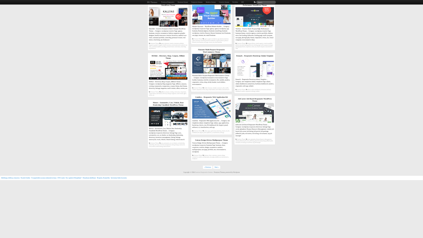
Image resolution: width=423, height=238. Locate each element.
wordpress (194, 158)
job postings (263, 141)
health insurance (167, 45)
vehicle (154, 146)
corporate (214, 155)
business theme (251, 43)
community (177, 92)
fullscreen (251, 45)
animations (263, 89)
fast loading (245, 45)
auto (162, 143)
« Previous (207, 167)
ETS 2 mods (61, 178)
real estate (177, 46)
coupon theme (152, 93)
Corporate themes (196, 2)
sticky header (211, 89)
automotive (166, 143)
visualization (216, 132)
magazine (173, 93)
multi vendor (180, 93)
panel (205, 132)
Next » (217, 167)
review (150, 95)
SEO (242, 2)
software (209, 132)
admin (249, 89)
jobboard (268, 141)
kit (198, 132)
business (167, 43)
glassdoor (253, 139)
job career (246, 141)
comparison (183, 92)
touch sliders (218, 89)
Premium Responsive (167, 2)
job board (241, 141)
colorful (214, 88)
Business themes (183, 2)
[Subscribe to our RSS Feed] (254, 2)
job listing (252, 141)
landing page (257, 45)
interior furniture (176, 45)
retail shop (183, 46)
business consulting (201, 40)
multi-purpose (264, 45)
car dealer (174, 143)
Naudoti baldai (25, 178)
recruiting (243, 142)
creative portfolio (268, 43)
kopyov (201, 132)
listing (173, 145)
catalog (172, 92)
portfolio (217, 157)
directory (164, 93)
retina (252, 46)
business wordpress (210, 40)
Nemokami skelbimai (89, 178)
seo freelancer (152, 48)
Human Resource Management (264, 139)
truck (150, 146)
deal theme (159, 93)
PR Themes (152, 2)
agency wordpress (212, 39)
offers (185, 93)
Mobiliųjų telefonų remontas (10, 178)
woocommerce (225, 89)
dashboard (238, 91)
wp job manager (257, 142)
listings (169, 93)
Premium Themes (154, 43)
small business (218, 42)
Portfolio (235, 2)
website (258, 91)
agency (162, 43)
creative (171, 43)
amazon (167, 92)
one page (206, 42)
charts (223, 131)
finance (222, 40)
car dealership (181, 143)
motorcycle (182, 145)
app (218, 39)
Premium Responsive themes (204, 172)
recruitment (249, 142)
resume (210, 42)
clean (210, 155)
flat (224, 88)
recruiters (238, 142)
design (223, 155)
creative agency (259, 43)
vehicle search (166, 146)
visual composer (261, 46)
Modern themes (211, 2)
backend (269, 89)
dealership (151, 145)
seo (213, 42)
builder (206, 88)
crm (226, 131)
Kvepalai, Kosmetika (103, 178)
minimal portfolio (156, 46)
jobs (272, 141)
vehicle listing (159, 146)
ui (212, 132)
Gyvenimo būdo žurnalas (119, 178)
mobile (227, 88)
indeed (237, 141)
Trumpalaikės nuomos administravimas (44, 178)
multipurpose (206, 157)
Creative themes (224, 2)
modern (194, 89)
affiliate (163, 92)
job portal (257, 141)
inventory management (165, 145)
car (171, 143)
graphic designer (158, 45)
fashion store (239, 45)
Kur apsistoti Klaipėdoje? (74, 178)
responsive (248, 46)
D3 (228, 131)
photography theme (240, 46)
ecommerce (177, 43)
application (213, 131)
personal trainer (170, 46)
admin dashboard (255, 89)
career (249, 139)
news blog (163, 46)
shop (207, 89)
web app (253, 91)
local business (200, 42)
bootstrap (219, 131)
